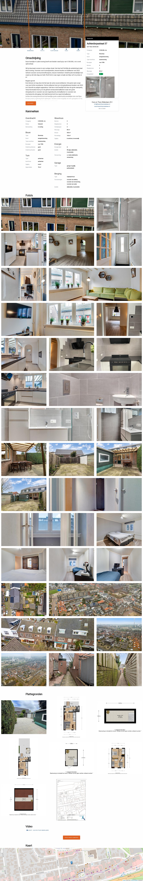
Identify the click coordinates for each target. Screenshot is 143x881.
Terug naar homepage (71, 837)
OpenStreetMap (134, 880)
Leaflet (124, 880)
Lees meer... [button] (30, 103)
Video (66, 50)
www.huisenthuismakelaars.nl (102, 106)
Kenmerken (30, 50)
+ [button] (1, 850)
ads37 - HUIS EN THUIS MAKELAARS (38, 830)
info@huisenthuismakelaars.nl (102, 104)
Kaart (78, 50)
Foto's (42, 50)
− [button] (1, 852)
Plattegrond (54, 50)
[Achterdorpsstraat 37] (47, 214)
